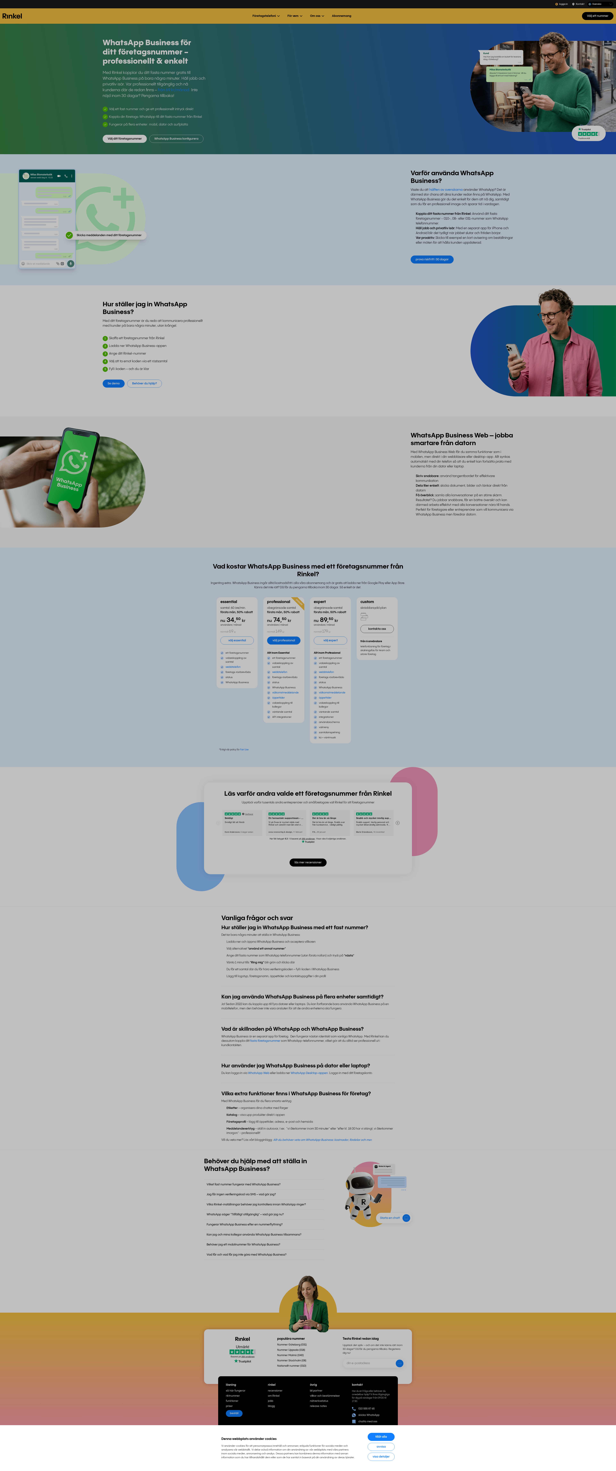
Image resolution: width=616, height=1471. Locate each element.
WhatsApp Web (259, 1073)
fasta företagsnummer (265, 1040)
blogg (271, 1406)
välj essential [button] (237, 640)
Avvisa (381, 1446)
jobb (270, 1401)
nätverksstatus (319, 1401)
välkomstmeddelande (285, 692)
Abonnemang (341, 15)
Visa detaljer (381, 1456)
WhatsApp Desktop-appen (309, 1073)
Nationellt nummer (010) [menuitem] (291, 1366)
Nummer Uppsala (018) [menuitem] (291, 1350)
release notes (318, 1406)
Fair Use (244, 750)
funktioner (232, 1401)
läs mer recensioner (308, 862)
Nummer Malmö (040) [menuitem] (290, 1355)
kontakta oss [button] (377, 628)
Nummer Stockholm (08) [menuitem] (291, 1360)
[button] (600, 4)
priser (229, 1406)
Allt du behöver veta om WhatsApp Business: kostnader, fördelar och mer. (323, 1139)
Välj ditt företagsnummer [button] (125, 138)
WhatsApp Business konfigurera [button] (176, 138)
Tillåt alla (381, 1436)
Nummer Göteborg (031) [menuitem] (292, 1344)
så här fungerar (235, 1390)
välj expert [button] (330, 640)
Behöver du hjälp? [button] (144, 383)
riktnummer (233, 1396)
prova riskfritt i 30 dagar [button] (432, 259)
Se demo (114, 383)
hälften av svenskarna (446, 190)
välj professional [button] (284, 640)
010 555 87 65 (366, 1408)
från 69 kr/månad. (174, 90)
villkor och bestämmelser (325, 1396)
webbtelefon (233, 667)
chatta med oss (367, 1421)
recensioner (275, 1390)
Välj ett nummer (597, 15)
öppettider (278, 697)
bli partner (316, 1390)
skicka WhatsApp (368, 1415)
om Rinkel (273, 1396)
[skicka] (397, 1364)
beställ (234, 1413)
